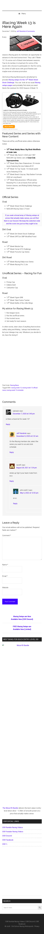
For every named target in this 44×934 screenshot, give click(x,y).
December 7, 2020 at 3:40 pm (24, 414)
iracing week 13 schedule (15, 390)
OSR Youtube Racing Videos (12, 832)
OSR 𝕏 (4, 844)
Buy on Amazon (9, 126)
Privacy (36, 926)
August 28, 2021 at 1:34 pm (26, 468)
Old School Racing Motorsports (22, 926)
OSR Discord (7, 836)
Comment (6, 535)
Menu (23, 14)
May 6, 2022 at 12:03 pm (29, 493)
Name (5, 565)
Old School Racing (22, 6)
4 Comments (30, 31)
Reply (8, 424)
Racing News (14, 385)
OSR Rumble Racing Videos (12, 827)
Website (5, 588)
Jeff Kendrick (21, 433)
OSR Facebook (7, 840)
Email (4, 576)
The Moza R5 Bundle (10, 808)
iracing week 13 (16, 388)
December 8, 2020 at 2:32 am (27, 436)
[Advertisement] (22, 361)
